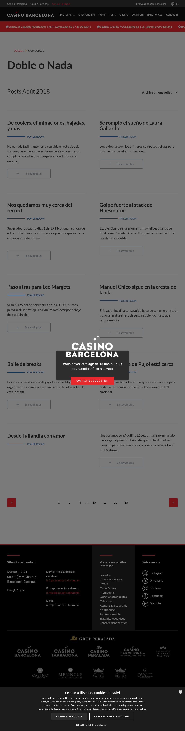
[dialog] (92, 709)
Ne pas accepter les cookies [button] (112, 716)
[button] (92, 725)
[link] (92, 381)
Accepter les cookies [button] (69, 716)
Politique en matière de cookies (129, 708)
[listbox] (180, 692)
